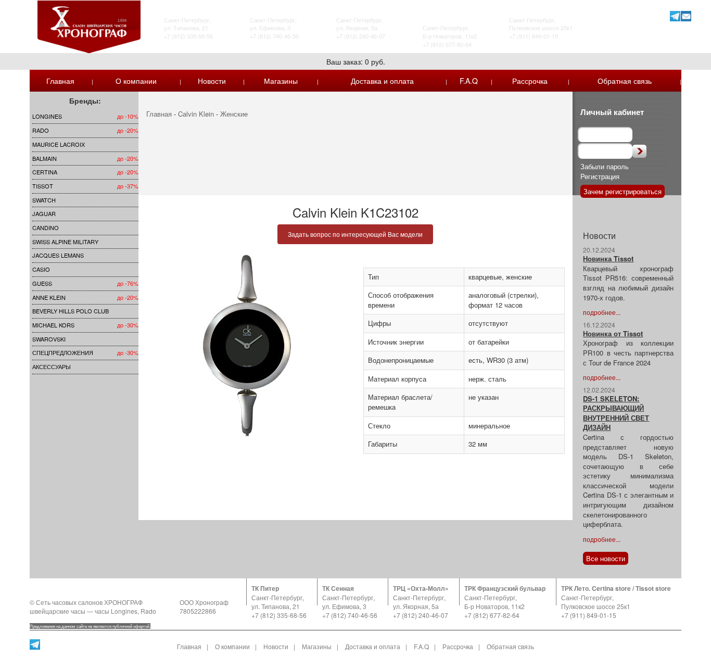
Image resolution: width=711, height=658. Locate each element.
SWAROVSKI (49, 339)
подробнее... (601, 312)
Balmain (44, 158)
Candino (45, 227)
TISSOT (42, 186)
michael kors (53, 325)
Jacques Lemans (58, 255)
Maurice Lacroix (58, 144)
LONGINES (47, 116)
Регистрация (599, 176)
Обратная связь (625, 80)
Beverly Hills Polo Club (70, 311)
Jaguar (44, 213)
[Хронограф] (89, 26)
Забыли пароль (604, 166)
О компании (136, 80)
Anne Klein (49, 297)
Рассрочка (530, 80)
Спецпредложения (62, 352)
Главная (60, 80)
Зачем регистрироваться (622, 191)
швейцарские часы (57, 610)
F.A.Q (469, 80)
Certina (44, 172)
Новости (212, 80)
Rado (40, 130)
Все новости (605, 558)
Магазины (281, 80)
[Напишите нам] (685, 15)
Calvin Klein (196, 114)
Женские (234, 114)
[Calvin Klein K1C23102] (247, 345)
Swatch (44, 200)
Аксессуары (51, 366)
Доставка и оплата (382, 80)
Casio (41, 269)
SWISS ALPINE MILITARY (65, 241)
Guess (42, 283)
